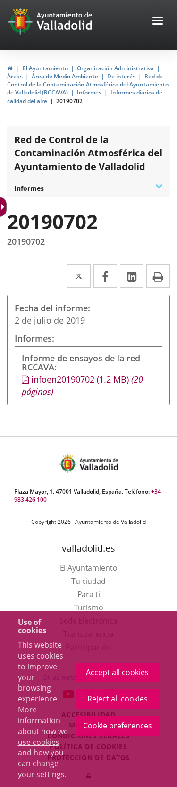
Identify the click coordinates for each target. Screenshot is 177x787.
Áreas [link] (15, 76)
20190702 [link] (69, 101)
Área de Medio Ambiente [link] (65, 76)
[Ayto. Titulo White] (64, 21)
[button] (157, 21)
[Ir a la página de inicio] (21, 21)
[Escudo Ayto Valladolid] (69, 463)
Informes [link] (89, 92)
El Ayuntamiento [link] (45, 68)
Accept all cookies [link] (117, 672)
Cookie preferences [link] (117, 725)
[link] (4, 207)
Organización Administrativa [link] (115, 68)
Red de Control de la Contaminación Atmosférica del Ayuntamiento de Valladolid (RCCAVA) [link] (88, 84)
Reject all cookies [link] (117, 698)
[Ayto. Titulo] (98, 463)
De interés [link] (121, 76)
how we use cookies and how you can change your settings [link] (43, 752)
